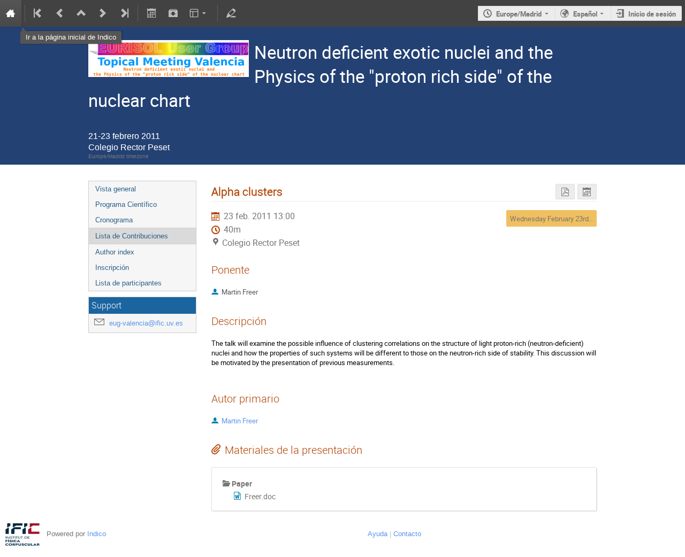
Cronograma (114, 220)
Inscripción (112, 268)
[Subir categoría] (81, 13)
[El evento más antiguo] (38, 13)
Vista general (115, 189)
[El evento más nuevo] (123, 13)
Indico (96, 533)
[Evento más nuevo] (102, 13)
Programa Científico (126, 204)
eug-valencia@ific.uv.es (146, 323)
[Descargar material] (173, 13)
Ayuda (377, 533)
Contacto (407, 533)
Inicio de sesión (652, 14)
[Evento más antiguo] (60, 13)
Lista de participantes (128, 283)
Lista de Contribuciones (131, 236)
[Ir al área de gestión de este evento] (231, 13)
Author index (114, 252)
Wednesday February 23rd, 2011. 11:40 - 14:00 (579, 218)
